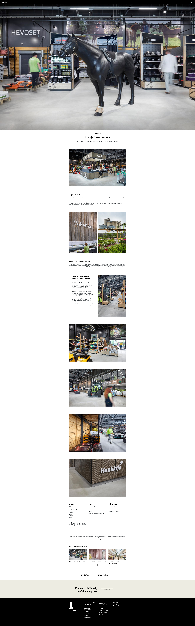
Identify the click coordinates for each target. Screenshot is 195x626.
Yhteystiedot (102, 619)
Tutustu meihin (107, 589)
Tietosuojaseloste (87, 617)
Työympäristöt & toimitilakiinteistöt (103, 604)
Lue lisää (73, 564)
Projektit (101, 616)
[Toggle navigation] (191, 2)
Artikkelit (101, 614)
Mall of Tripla (84, 574)
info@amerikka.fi (97, 539)
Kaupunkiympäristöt (103, 612)
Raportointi (86, 615)
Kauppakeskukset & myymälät (103, 607)
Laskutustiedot (87, 613)
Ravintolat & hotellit (103, 610)
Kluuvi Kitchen (103, 574)
